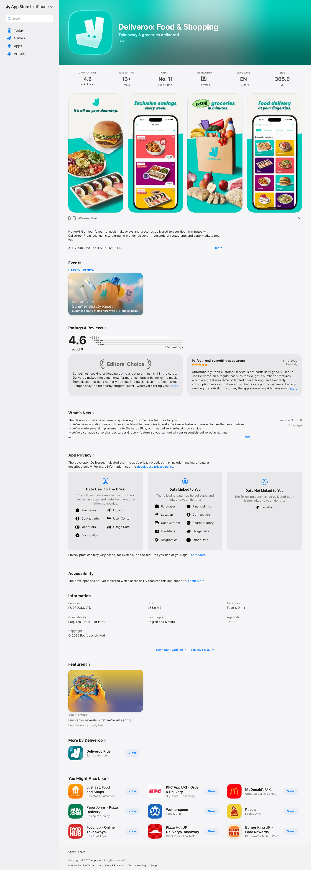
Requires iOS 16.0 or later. (86, 622)
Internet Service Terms (81, 865)
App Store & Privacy (111, 865)
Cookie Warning (136, 865)
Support (155, 865)
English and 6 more (161, 622)
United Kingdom (77, 851)
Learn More (197, 555)
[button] (29, 30)
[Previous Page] (64, 153)
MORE (174, 386)
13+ (229, 622)
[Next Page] (306, 153)
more (218, 248)
